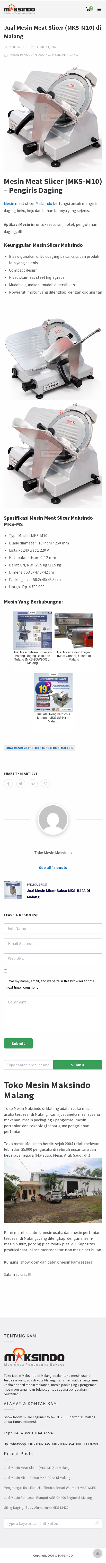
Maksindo (44, 203)
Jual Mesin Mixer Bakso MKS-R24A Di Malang (37, 1477)
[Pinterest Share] (33, 783)
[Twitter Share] (20, 783)
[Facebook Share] (8, 783)
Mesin (9, 203)
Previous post (37, 884)
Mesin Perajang (65, 55)
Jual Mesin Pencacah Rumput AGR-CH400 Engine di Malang (48, 1497)
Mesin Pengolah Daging (30, 55)
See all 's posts (53, 867)
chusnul (17, 47)
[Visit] (53, 819)
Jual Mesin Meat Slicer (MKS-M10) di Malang (39, 748)
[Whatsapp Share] (45, 783)
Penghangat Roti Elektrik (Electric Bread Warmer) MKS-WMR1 (50, 1487)
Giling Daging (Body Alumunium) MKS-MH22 (36, 1507)
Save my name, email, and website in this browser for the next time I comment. (50, 984)
